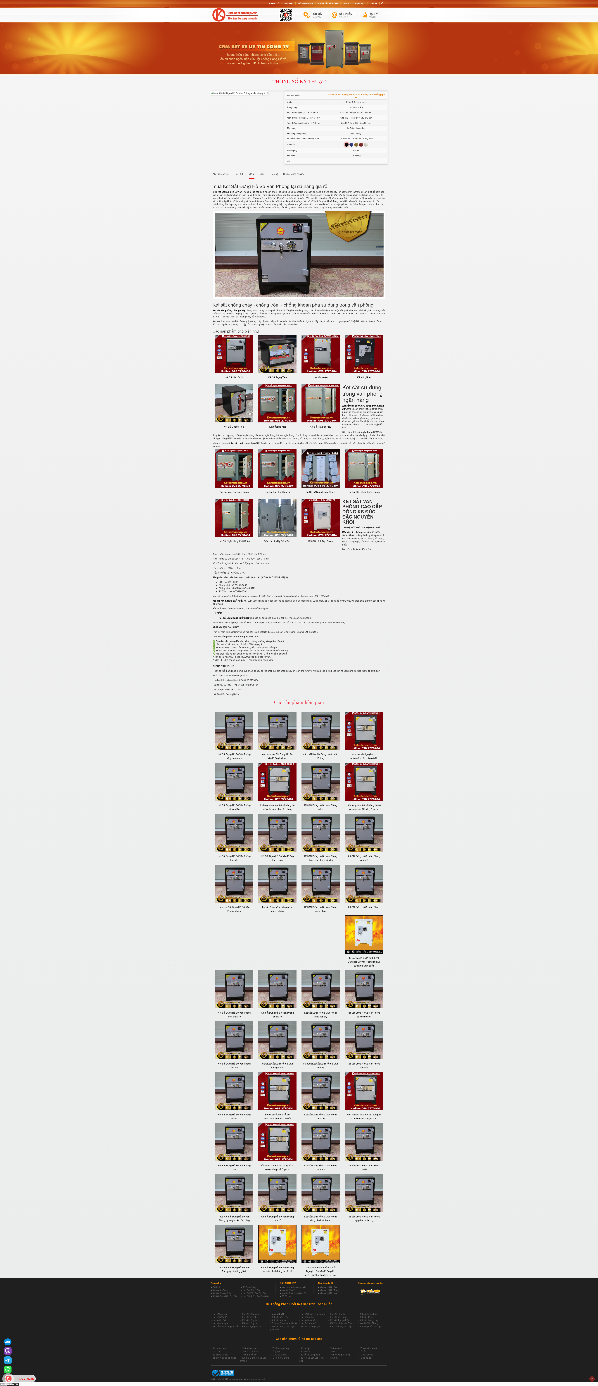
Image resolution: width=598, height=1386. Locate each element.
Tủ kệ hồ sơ (365, 1357)
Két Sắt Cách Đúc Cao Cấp (225, 1296)
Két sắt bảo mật (279, 1320)
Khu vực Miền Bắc (328, 1287)
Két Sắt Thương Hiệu (320, 426)
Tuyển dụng (360, 3)
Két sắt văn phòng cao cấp (226, 1326)
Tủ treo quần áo (250, 1351)
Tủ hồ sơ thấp (249, 1348)
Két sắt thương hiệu (339, 1320)
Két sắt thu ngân (221, 1323)
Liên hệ (373, 3)
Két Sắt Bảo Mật (277, 426)
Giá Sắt (333, 1357)
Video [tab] (262, 174)
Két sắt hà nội (249, 1317)
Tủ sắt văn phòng (280, 1348)
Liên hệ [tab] (274, 174)
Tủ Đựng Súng (249, 1287)
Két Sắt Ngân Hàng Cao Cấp (256, 1296)
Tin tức (346, 3)
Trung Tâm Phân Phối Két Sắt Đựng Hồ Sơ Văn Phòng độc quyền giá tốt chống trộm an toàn (320, 1271)
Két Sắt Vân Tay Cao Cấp (254, 1293)
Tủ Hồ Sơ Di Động (280, 1357)
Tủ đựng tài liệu (220, 1354)
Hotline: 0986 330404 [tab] (293, 174)
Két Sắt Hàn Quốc (234, 377)
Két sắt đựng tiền (280, 1317)
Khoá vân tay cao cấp (340, 1326)
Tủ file (333, 1351)
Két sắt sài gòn (220, 1313)
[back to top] (592, 1379)
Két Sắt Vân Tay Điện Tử (277, 491)
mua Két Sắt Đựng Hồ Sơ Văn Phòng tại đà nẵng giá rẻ (240, 191)
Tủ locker (305, 1351)
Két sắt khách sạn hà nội (313, 1313)
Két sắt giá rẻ (363, 377)
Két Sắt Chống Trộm (234, 426)
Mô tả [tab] (251, 174)
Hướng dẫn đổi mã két (328, 3)
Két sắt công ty (249, 1320)
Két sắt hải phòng (250, 1313)
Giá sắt (216, 1351)
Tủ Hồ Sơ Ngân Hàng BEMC (320, 491)
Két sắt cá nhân (308, 1320)
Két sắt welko (320, 377)
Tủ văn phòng (366, 1354)
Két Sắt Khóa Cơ (309, 1323)
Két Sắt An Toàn (220, 1290)
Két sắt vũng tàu (338, 1313)
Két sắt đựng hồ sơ (251, 1326)
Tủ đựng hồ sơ (249, 1354)
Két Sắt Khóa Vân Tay (341, 1323)
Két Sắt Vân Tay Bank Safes (234, 491)
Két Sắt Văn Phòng (290, 1290)
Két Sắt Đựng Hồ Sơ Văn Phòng (363, 907)
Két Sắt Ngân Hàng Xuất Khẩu (234, 541)
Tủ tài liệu (305, 1348)
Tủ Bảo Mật (287, 1296)
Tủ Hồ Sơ (217, 1287)
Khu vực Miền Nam (329, 1293)
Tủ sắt (363, 1351)
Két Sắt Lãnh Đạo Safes (320, 541)
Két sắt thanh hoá (368, 1313)
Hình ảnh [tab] (239, 174)
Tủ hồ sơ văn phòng (310, 1354)
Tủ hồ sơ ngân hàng (340, 1354)
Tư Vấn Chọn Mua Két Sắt (285, 1323)
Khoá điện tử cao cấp (370, 1326)
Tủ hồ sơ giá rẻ (279, 1354)
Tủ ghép (276, 1351)
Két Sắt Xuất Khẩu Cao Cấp (294, 1293)
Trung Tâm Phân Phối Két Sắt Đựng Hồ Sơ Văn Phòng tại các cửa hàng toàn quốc (364, 961)
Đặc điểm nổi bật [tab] (221, 174)
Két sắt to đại (219, 1320)
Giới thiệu (289, 3)
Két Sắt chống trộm (310, 1326)
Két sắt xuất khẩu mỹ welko (294, 1287)
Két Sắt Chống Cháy (222, 1293)
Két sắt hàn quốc (338, 1317)
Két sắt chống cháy (369, 1320)
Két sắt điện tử (220, 1317)
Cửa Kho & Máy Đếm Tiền (277, 541)
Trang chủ (274, 3)
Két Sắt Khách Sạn (251, 1290)
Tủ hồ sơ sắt (336, 1348)
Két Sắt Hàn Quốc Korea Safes (364, 491)
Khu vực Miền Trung (329, 1290)
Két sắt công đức (250, 1323)
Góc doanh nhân (305, 3)
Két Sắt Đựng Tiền (277, 377)
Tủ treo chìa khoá (368, 1348)
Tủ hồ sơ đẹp (219, 1348)
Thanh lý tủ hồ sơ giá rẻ (224, 1357)
